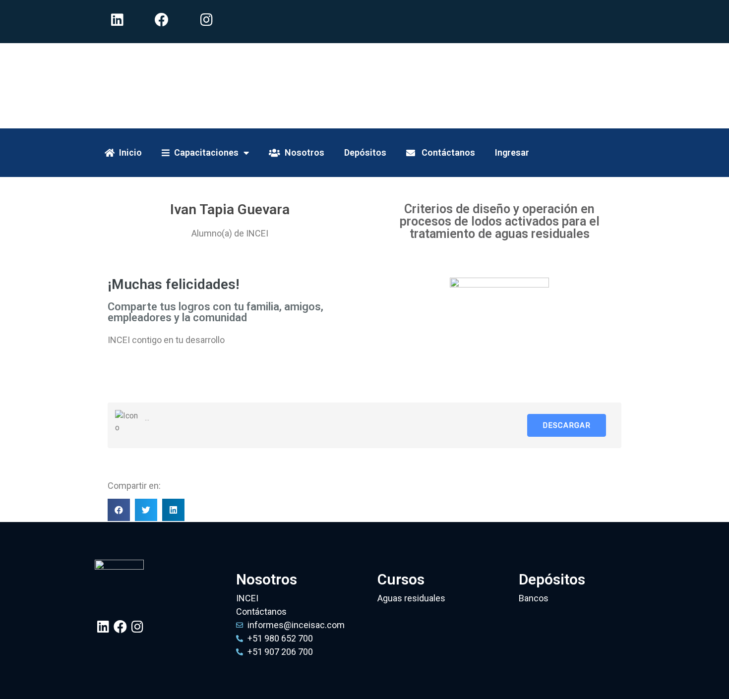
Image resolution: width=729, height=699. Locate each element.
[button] (119, 510)
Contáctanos (445, 152)
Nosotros (302, 152)
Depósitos (365, 152)
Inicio (128, 152)
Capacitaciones (204, 152)
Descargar (567, 425)
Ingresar (512, 152)
